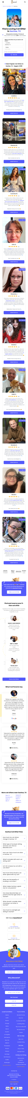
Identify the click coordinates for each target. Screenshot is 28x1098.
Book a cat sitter (14, 992)
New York (7, 1040)
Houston (7, 1031)
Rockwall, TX (18, 802)
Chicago (7, 1023)
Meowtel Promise (17, 588)
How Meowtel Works (20, 1020)
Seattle (7, 1059)
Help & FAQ (20, 1039)
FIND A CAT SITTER (14, 592)
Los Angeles (7, 1034)
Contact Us (14, 939)
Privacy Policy (16, 1092)
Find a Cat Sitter (14, 679)
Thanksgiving (21, 1062)
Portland (7, 1051)
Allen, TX (7, 800)
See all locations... (7, 1065)
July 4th (21, 1060)
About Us (21, 1018)
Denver (7, 1029)
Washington (7, 1062)
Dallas (7, 1026)
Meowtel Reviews (21, 1029)
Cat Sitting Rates (21, 1023)
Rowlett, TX (18, 797)
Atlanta (7, 1015)
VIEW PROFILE (14, 113)
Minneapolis (7, 1037)
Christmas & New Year (21, 1064)
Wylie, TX (18, 798)
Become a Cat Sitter (14, 972)
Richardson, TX (9, 797)
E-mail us (14, 1079)
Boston (7, 1020)
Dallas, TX (8, 799)
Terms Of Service (10, 1092)
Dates (7, 47)
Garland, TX (18, 795)
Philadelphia (7, 1045)
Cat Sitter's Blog (21, 1042)
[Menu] (3, 2)
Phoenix (7, 1048)
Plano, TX (8, 795)
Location (8, 42)
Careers (21, 1032)
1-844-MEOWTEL (14, 927)
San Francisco (7, 1056)
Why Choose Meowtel (21, 1026)
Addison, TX (18, 800)
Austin (7, 1017)
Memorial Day (21, 1058)
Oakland (7, 1043)
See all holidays (21, 1066)
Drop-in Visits (21, 1048)
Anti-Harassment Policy (15, 1093)
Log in (14, 1001)
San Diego (7, 1054)
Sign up (14, 1005)
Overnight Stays (21, 1051)
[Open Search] (25, 2)
